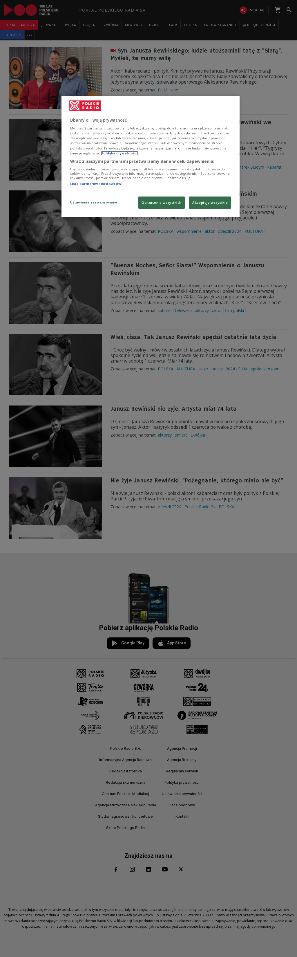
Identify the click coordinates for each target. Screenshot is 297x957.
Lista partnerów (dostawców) (96, 183)
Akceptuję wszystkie (210, 202)
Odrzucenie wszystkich (162, 202)
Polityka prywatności (119, 153)
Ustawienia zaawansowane (93, 202)
